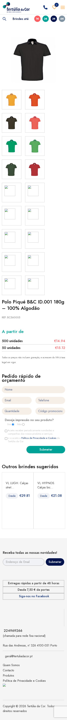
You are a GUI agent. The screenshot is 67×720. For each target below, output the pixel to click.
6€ (62, 19)
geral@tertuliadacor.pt (18, 656)
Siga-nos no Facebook (34, 596)
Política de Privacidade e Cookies (38, 438)
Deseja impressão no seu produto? (29, 420)
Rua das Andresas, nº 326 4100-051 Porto (30, 645)
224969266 (13, 630)
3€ (53, 19)
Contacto (8, 670)
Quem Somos (11, 665)
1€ (37, 19)
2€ (45, 19)
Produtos (8, 675)
